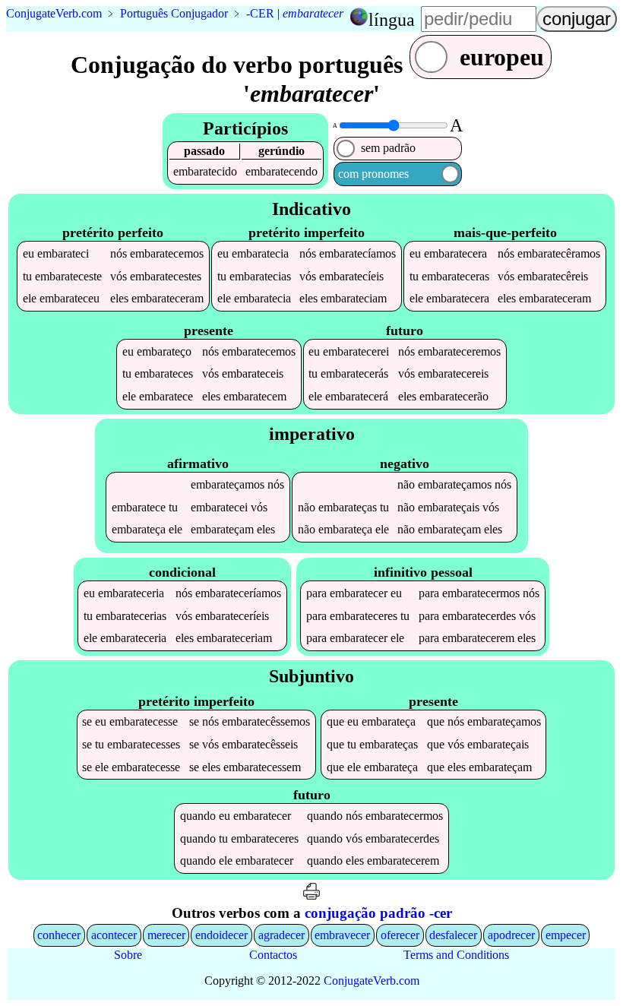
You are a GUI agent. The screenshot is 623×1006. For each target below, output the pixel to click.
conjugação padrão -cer (378, 913)
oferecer (400, 934)
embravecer (342, 934)
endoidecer (221, 934)
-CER (260, 13)
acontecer (114, 934)
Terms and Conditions (456, 954)
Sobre (128, 954)
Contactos (273, 954)
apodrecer (511, 934)
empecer (566, 934)
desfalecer (453, 934)
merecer (166, 934)
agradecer (281, 934)
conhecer (59, 934)
